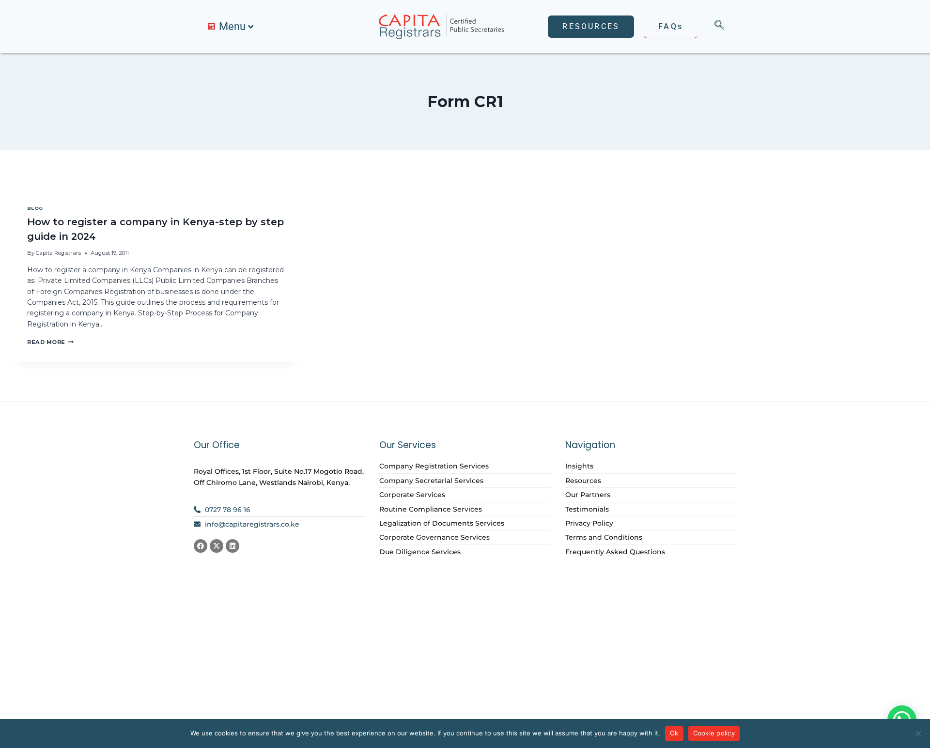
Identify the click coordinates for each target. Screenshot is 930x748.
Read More (50, 342)
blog (35, 208)
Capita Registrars (58, 252)
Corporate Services (412, 494)
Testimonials (587, 509)
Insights (579, 466)
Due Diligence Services (420, 551)
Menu (232, 26)
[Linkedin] (232, 546)
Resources (583, 480)
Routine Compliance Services (430, 509)
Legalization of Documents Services (441, 523)
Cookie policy (714, 733)
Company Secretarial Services (431, 480)
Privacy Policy (589, 523)
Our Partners (587, 494)
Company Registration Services (434, 466)
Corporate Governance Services (434, 537)
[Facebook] (200, 546)
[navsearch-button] (719, 26)
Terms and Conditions (603, 537)
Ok (674, 733)
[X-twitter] (216, 546)
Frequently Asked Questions (615, 551)
